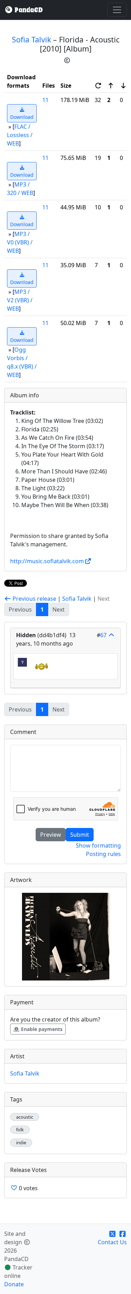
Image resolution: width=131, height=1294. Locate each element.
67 (103, 635)
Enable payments (41, 1029)
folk (20, 1129)
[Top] (111, 635)
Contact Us (112, 1242)
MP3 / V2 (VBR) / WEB (19, 300)
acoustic (24, 1117)
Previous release (33, 598)
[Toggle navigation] (117, 10)
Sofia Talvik (31, 39)
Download (22, 117)
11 (45, 100)
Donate (14, 1284)
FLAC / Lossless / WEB (19, 135)
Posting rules (103, 854)
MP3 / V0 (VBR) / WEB (19, 242)
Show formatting (98, 845)
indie (21, 1142)
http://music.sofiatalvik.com (47, 561)
